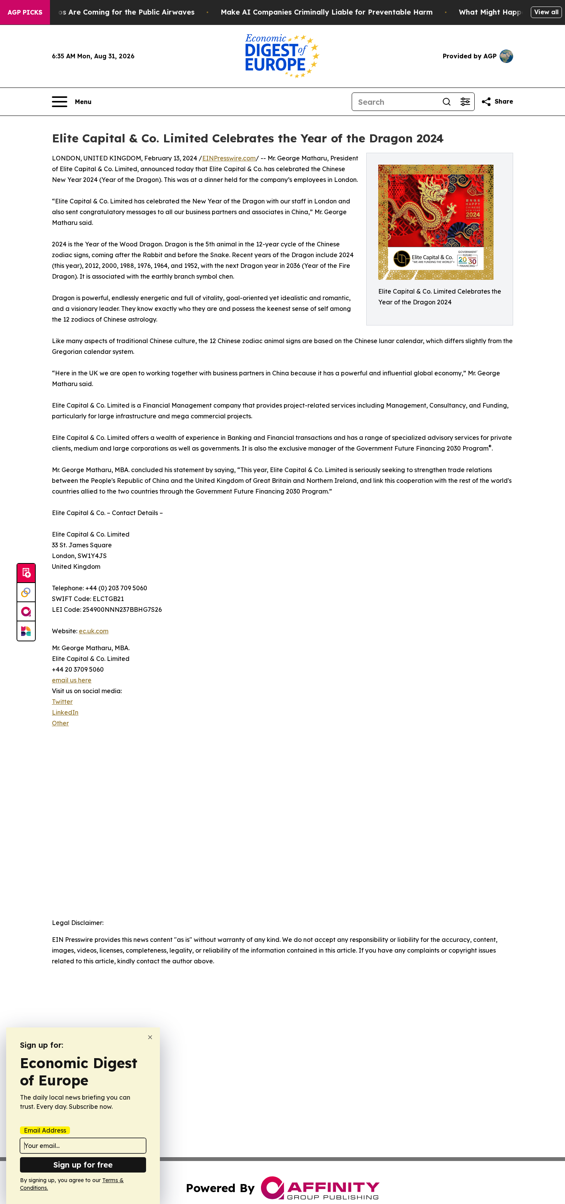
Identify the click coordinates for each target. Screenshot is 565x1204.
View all (546, 12)
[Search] (446, 102)
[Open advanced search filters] (465, 102)
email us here (71, 680)
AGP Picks (25, 12)
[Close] (150, 1037)
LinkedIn (65, 712)
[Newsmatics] (26, 631)
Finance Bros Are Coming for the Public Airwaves (107, 12)
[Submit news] (26, 573)
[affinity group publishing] (26, 611)
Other (60, 723)
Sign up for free (83, 1164)
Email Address (45, 1130)
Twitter (62, 701)
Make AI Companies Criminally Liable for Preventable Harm (327, 12)
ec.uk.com (93, 631)
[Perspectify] (26, 592)
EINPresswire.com (229, 158)
